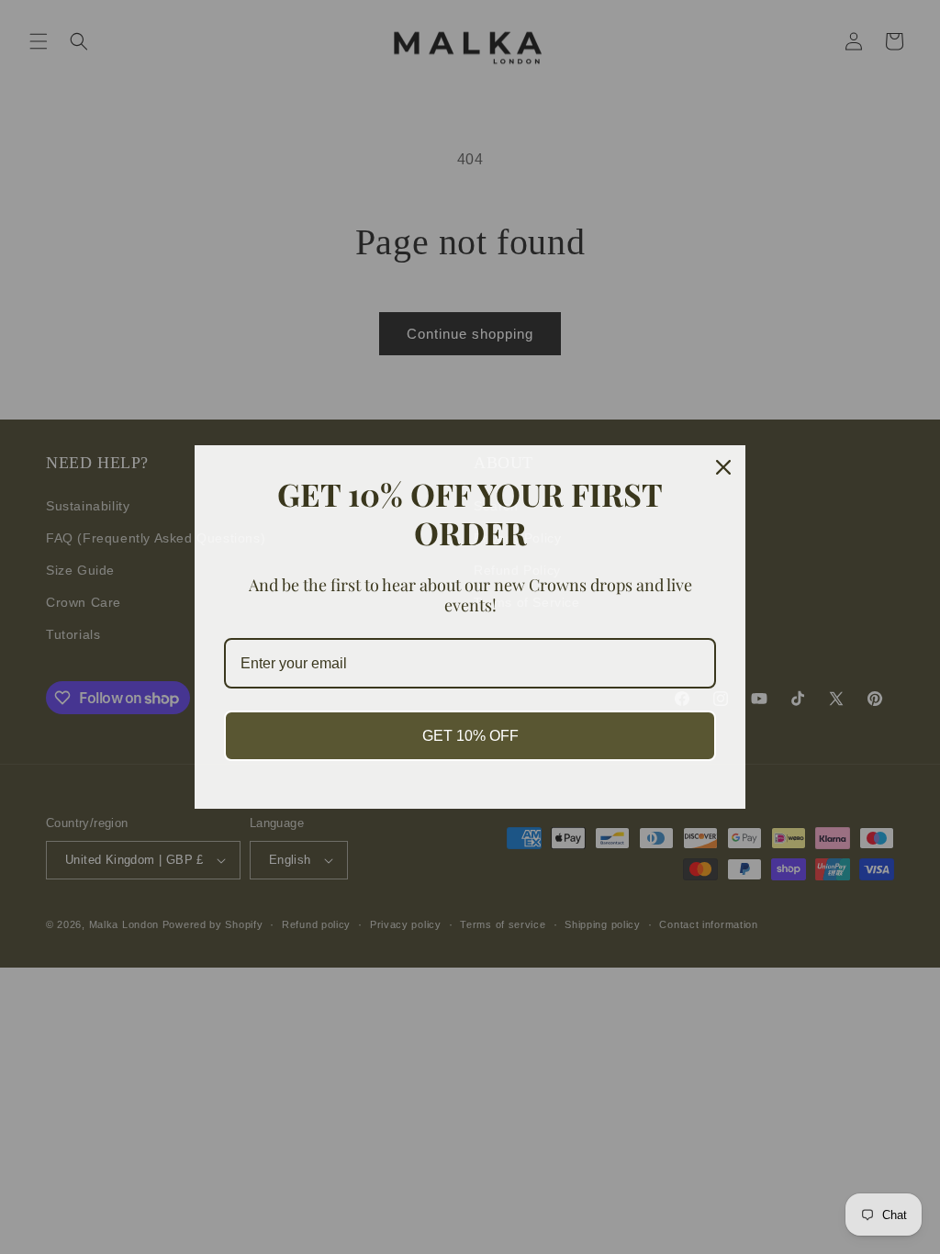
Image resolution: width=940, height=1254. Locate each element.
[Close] (723, 467)
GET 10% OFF (470, 736)
